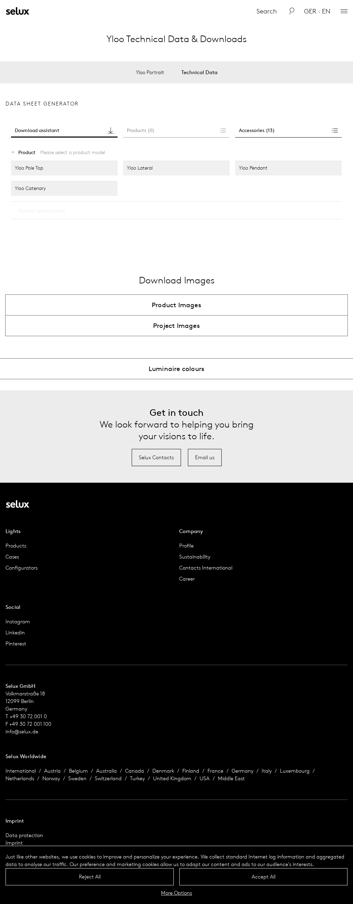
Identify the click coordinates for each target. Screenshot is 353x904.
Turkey (137, 778)
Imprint (14, 843)
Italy (267, 770)
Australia (106, 770)
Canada (134, 770)
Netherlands (20, 778)
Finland (190, 770)
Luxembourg (295, 770)
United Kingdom (172, 778)
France (215, 770)
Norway (51, 778)
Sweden (77, 778)
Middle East (231, 778)
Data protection (24, 835)
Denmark (163, 770)
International (21, 770)
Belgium (78, 770)
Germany (242, 770)
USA (205, 778)
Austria (52, 770)
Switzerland (108, 778)
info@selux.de (22, 731)
